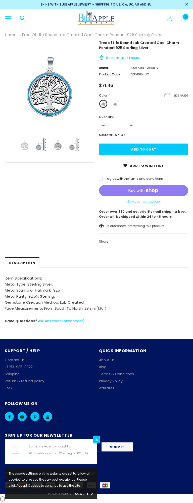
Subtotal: (106, 135)
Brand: (104, 68)
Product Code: (110, 74)
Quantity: (106, 117)
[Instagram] (22, 416)
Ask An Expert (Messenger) (61, 321)
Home (11, 35)
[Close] (96, 439)
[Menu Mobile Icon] (8, 18)
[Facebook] (9, 416)
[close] (186, 4)
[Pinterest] (34, 416)
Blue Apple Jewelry (144, 68)
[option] (49, 86)
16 (107, 226)
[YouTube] (47, 416)
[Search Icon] (22, 18)
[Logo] (96, 18)
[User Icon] (169, 18)
